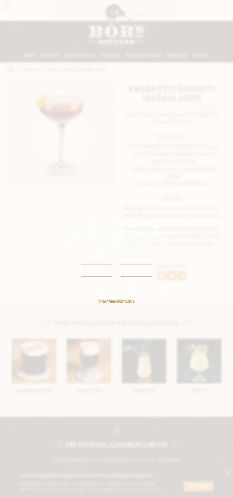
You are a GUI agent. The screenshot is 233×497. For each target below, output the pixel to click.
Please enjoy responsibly (116, 302)
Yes (96, 270)
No (136, 270)
